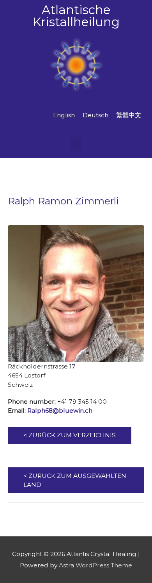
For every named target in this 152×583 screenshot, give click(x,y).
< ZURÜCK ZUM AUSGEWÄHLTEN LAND (74, 480)
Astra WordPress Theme (95, 565)
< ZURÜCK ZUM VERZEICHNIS (69, 435)
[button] (76, 144)
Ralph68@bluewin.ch (59, 410)
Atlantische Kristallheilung (76, 15)
